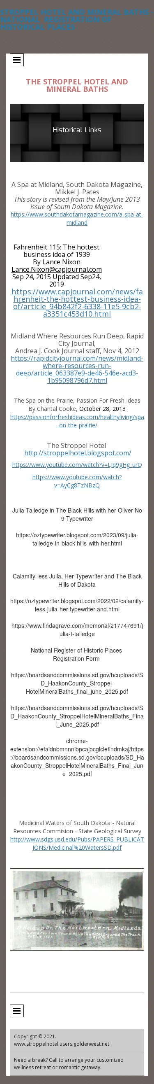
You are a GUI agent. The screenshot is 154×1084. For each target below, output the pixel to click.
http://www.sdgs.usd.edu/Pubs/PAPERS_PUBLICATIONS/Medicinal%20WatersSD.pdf (77, 843)
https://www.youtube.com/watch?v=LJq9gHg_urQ (77, 465)
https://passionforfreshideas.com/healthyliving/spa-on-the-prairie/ (77, 421)
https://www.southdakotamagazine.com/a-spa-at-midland (77, 218)
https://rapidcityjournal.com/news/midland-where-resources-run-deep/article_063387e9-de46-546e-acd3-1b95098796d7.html (77, 369)
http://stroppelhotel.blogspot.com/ (77, 452)
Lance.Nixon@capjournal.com (56, 269)
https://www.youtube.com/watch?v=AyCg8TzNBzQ (77, 481)
